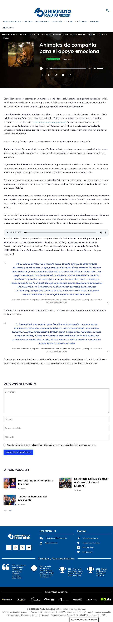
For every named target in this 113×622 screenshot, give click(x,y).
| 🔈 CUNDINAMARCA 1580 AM (59, 35)
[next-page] (10, 511)
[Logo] (52, 12)
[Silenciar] (94, 68)
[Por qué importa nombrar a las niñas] (10, 483)
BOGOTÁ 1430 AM (39, 35)
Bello (49, 59)
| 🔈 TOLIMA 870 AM (80, 35)
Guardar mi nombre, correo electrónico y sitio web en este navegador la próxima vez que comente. (51, 445)
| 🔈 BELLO (93, 35)
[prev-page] (5, 511)
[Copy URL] (69, 75)
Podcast (56, 59)
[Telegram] (63, 75)
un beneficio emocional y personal (49, 122)
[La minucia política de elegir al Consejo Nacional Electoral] (65, 483)
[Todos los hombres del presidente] (10, 500)
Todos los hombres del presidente (32, 498)
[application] (71, 68)
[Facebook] (42, 75)
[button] (107, 10)
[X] (56, 75)
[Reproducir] (41, 68)
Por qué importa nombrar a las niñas (35, 482)
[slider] (100, 68)
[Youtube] (28, 547)
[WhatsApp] (49, 75)
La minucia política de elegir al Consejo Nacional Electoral (91, 482)
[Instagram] (15, 547)
